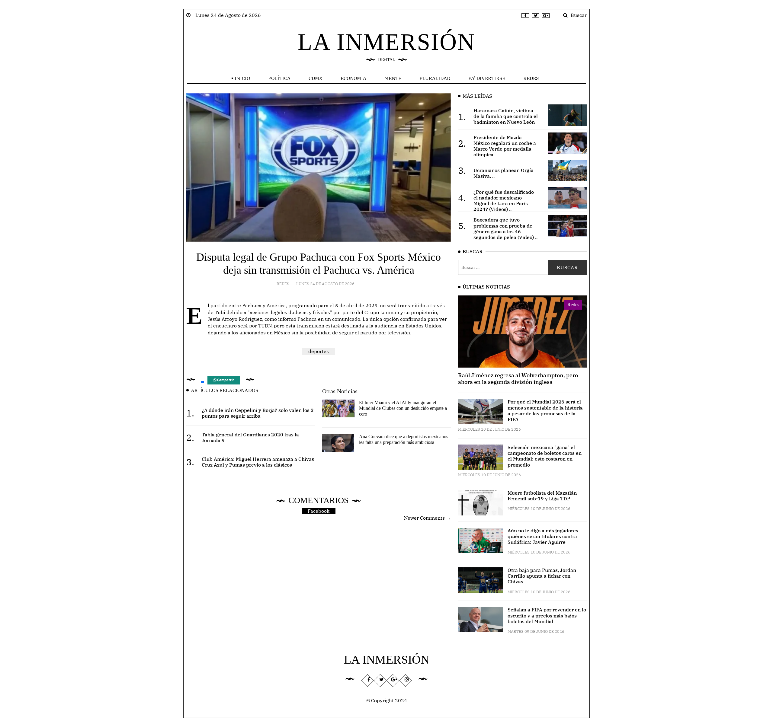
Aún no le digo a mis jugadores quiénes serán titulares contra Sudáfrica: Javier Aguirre (543, 536)
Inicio (242, 78)
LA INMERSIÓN (386, 42)
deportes (318, 351)
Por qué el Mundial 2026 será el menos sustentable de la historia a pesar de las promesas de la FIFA (545, 410)
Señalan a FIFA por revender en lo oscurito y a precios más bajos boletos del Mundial (547, 615)
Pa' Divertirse (486, 78)
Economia (353, 78)
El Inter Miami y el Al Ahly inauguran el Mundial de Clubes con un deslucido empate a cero (403, 408)
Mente (392, 78)
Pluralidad (434, 78)
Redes (531, 78)
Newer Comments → (427, 518)
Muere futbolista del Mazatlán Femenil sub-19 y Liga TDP (542, 496)
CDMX (315, 78)
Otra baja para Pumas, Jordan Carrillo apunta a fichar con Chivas (542, 576)
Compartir (225, 380)
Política (279, 78)
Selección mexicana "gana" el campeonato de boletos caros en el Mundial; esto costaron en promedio (545, 456)
